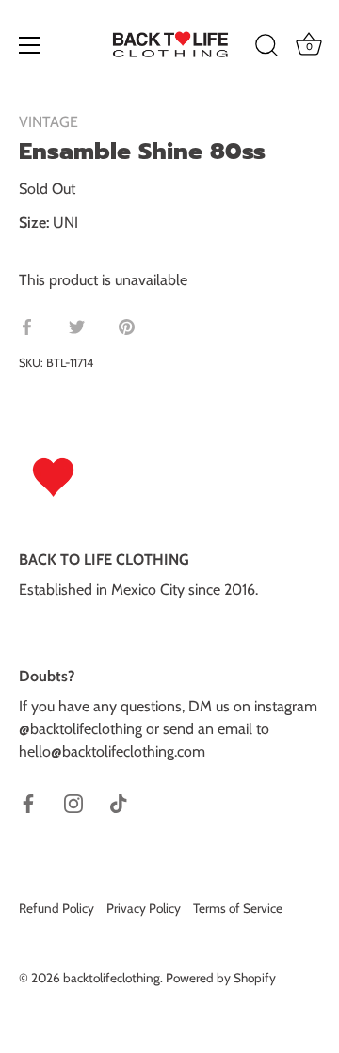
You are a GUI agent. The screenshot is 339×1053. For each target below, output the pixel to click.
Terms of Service (237, 908)
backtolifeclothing (111, 977)
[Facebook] (28, 802)
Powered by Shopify (221, 977)
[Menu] (30, 45)
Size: (34, 222)
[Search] (266, 48)
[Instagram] (73, 802)
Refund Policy (56, 908)
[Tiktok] (118, 802)
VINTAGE (48, 122)
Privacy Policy (143, 908)
